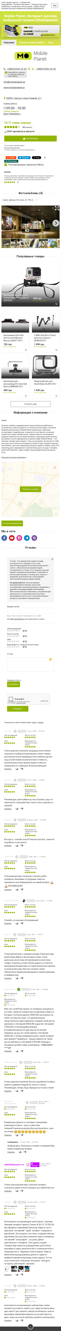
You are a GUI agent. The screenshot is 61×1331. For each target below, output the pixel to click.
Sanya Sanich (9, 989)
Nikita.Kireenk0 (10, 1062)
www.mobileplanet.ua (14, 87)
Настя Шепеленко (12, 901)
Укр (55, 5)
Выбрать (15, 684)
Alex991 (7, 935)
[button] (57, 208)
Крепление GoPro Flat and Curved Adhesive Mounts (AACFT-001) (14, 338)
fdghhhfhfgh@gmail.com (14, 1165)
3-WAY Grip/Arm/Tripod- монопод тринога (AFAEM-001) (45, 338)
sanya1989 (8, 857)
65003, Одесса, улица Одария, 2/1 (24, 98)
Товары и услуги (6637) (31, 42)
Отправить (18, 709)
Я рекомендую (31, 138)
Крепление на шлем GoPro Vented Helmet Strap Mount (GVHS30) (16, 297)
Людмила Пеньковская (10, 1102)
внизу (34, 723)
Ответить (7, 769)
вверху (41, 723)
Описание (9, 42)
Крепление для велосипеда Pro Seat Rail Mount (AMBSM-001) (15, 383)
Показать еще (30, 404)
